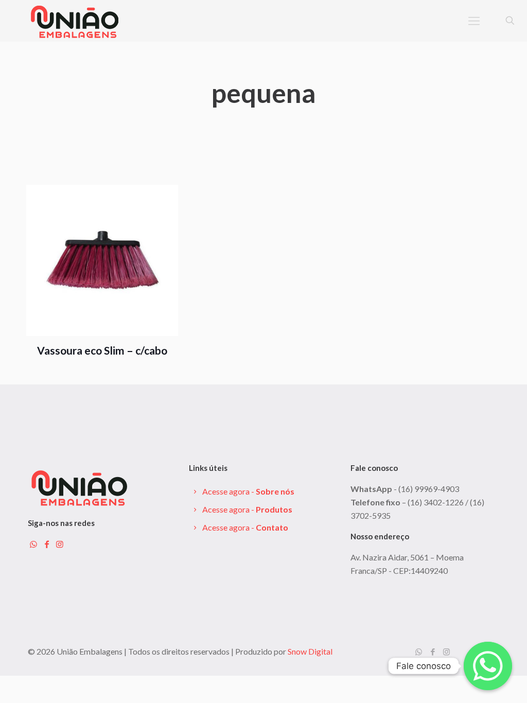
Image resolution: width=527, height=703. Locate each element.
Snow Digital (310, 651)
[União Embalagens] (74, 20)
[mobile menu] (474, 20)
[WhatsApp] (418, 651)
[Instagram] (446, 651)
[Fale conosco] (488, 666)
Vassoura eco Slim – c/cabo (102, 350)
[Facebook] (432, 651)
